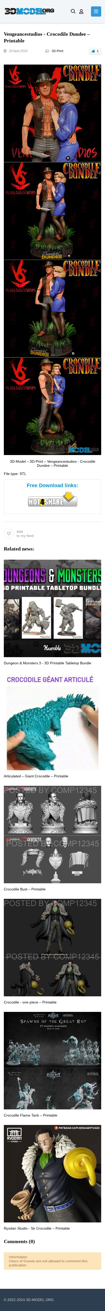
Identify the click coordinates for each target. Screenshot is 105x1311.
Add (25, 534)
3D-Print (57, 51)
